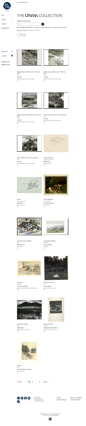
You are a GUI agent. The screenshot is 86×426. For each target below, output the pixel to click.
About (59, 398)
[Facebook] (25, 398)
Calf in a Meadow (48, 199)
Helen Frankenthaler (46, 27)
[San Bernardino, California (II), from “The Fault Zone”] (29, 100)
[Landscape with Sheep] (56, 226)
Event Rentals (75, 400)
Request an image (21, 30)
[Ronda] (29, 185)
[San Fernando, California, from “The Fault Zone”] (56, 57)
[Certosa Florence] (56, 143)
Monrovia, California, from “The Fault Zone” (55, 114)
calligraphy (37, 27)
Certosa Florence (48, 157)
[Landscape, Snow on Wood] (29, 226)
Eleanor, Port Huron (49, 282)
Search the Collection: (23, 21)
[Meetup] (29, 398)
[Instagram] (18, 398)
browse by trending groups (60, 27)
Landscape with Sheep (50, 241)
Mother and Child (48, 324)
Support (5, 28)
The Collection (23, 2)
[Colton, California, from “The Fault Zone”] (29, 143)
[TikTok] (22, 398)
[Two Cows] (29, 268)
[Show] (12, 15)
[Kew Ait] (29, 351)
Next (45, 381)
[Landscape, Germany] (29, 309)
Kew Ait (19, 365)
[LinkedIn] (18, 401)
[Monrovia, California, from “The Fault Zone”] (56, 100)
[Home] (7, 6)
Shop (5, 64)
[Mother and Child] (56, 309)
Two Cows (20, 282)
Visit (3, 19)
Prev (20, 381)
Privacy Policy (55, 415)
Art (2, 15)
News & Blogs (62, 400)
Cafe (5, 62)
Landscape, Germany (22, 324)
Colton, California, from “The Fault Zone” (27, 157)
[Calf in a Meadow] (56, 185)
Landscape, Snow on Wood (24, 241)
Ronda (18, 199)
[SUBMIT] (42, 24)
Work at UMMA (76, 398)
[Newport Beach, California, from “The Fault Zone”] (29, 57)
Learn (3, 24)
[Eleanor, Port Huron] (56, 268)
